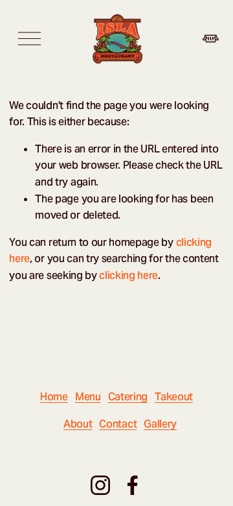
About (77, 424)
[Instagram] (100, 485)
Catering (128, 397)
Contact (118, 424)
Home (54, 397)
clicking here (128, 275)
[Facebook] (132, 485)
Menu (88, 397)
